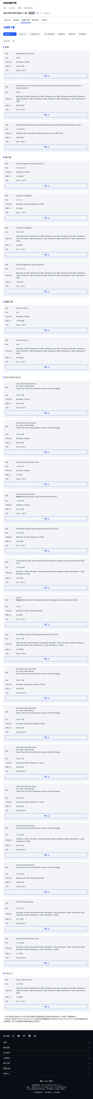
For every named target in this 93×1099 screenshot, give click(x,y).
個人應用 (6, 1053)
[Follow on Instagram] (24, 1036)
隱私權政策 (48, 1092)
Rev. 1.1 (47, 13)
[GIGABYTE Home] (10, 3)
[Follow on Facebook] (13, 1036)
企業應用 (6, 1058)
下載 (45, 75)
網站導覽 (57, 1092)
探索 (5, 1042)
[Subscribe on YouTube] (19, 1036)
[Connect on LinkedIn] (29, 1036)
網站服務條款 (38, 1092)
